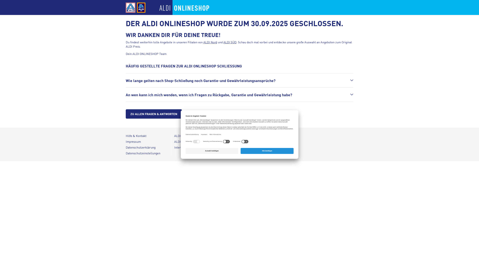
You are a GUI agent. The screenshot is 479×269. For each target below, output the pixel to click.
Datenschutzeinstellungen (143, 153)
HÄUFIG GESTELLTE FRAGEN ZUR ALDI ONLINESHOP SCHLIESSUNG (184, 66)
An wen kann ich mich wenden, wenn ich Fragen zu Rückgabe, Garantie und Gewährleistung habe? (209, 94)
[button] (239, 80)
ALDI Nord (210, 42)
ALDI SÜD (230, 42)
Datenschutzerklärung (140, 147)
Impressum (133, 141)
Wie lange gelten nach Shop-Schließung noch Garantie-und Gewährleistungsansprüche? (200, 80)
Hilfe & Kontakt (136, 136)
